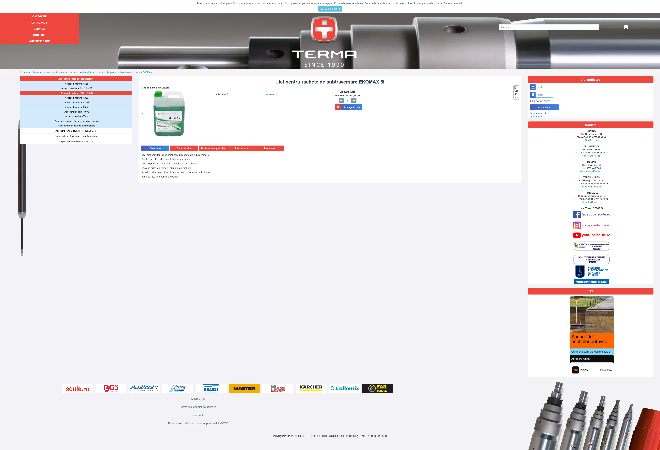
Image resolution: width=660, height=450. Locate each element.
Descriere (155, 148)
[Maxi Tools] (278, 388)
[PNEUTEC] (144, 388)
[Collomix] (344, 388)
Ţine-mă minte (542, 101)
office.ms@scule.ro (591, 186)
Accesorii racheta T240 (76, 116)
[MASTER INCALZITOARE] (244, 388)
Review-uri (270, 148)
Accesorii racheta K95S (77, 97)
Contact (39, 35)
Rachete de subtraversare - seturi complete (75, 136)
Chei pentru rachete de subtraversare (76, 125)
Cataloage (39, 22)
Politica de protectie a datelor (348, 3)
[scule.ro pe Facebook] (591, 214)
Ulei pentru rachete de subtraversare (76, 141)
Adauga (270, 94)
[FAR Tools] (377, 388)
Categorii (39, 16)
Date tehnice (184, 148)
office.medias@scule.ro (591, 171)
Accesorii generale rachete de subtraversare (77, 121)
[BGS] (111, 388)
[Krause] (211, 388)
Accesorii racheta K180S (76, 111)
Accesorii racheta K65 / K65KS (76, 88)
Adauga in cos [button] (352, 107)
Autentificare (39, 41)
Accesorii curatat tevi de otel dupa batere (76, 130)
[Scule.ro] (78, 388)
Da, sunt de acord (330, 8)
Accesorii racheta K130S (76, 102)
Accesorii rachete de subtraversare (76, 78)
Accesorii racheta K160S (76, 107)
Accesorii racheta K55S (77, 83)
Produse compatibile (213, 148)
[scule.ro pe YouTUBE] (591, 235)
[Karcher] (311, 388)
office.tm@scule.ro (591, 202)
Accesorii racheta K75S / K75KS (77, 93)
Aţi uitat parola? (537, 116)
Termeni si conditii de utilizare (198, 407)
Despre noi (198, 399)
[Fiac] (178, 388)
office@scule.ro (591, 140)
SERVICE (39, 29)
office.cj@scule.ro (591, 155)
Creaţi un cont (537, 113)
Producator (241, 148)
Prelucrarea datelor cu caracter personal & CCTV (198, 423)
